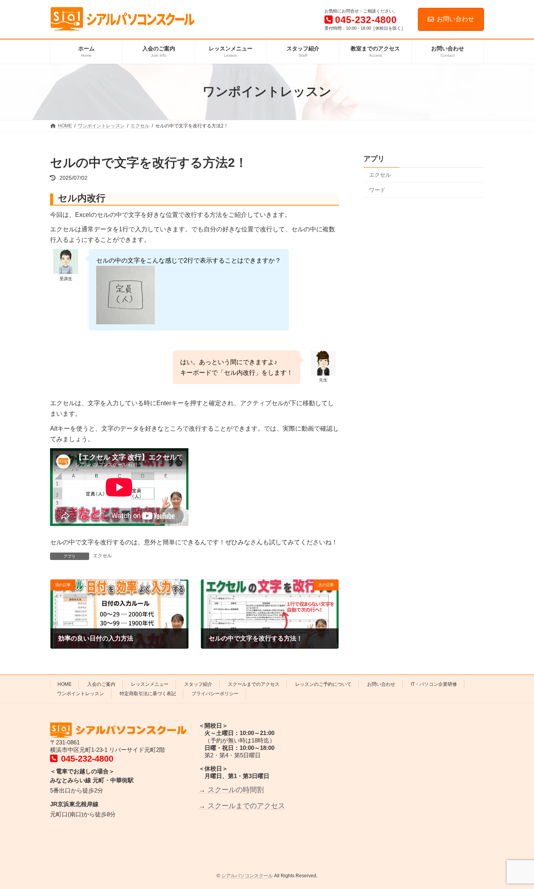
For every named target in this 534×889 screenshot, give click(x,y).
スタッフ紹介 (198, 684)
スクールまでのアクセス (254, 684)
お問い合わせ (455, 19)
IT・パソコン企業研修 (434, 684)
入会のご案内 (101, 684)
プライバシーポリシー (215, 693)
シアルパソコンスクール (247, 875)
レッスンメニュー (149, 684)
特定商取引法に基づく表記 (148, 693)
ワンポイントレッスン (80, 693)
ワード (377, 189)
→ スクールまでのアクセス (242, 805)
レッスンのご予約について (323, 684)
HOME (64, 684)
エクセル (102, 555)
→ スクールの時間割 (231, 790)
